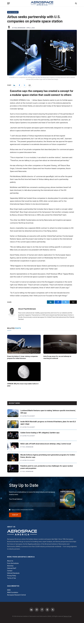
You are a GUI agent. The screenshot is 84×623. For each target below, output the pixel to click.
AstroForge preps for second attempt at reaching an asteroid (57, 357)
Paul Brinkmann (27, 447)
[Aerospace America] (42, 3)
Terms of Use (11, 578)
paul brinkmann (19, 28)
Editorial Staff (11, 568)
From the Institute (13, 563)
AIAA (9, 590)
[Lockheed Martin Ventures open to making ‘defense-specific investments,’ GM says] (13, 413)
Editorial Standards (13, 573)
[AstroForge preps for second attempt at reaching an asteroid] (60, 344)
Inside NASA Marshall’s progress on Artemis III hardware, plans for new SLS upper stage (48, 423)
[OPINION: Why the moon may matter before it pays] (24, 371)
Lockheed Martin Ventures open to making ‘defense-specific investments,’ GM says (48, 412)
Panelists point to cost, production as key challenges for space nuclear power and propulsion (46, 467)
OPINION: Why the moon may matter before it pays (22, 385)
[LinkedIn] (14, 85)
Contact (9, 571)
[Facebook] (19, 85)
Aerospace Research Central (16, 595)
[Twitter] (24, 85)
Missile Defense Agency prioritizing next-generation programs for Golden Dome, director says (47, 456)
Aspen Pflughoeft (28, 416)
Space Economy (13, 12)
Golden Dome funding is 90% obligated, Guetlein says (40, 433)
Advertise (10, 566)
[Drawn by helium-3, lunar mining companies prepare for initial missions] (24, 344)
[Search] (76, 3)
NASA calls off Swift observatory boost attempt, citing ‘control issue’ (45, 444)
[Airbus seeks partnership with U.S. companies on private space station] (42, 52)
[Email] (30, 85)
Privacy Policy (11, 575)
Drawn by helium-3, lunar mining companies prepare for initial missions (22, 357)
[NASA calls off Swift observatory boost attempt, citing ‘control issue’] (13, 446)
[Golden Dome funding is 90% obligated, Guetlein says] (13, 435)
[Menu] (8, 3)
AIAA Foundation (12, 592)
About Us (10, 561)
